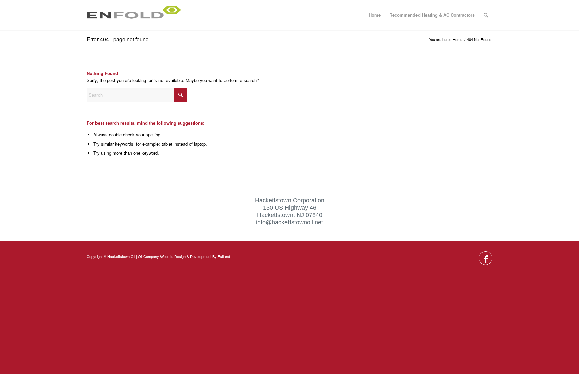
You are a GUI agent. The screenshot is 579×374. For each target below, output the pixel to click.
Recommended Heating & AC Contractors (432, 15)
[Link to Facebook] (485, 258)
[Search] (485, 15)
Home (375, 15)
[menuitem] (485, 15)
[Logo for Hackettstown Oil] (137, 15)
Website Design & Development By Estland (195, 256)
